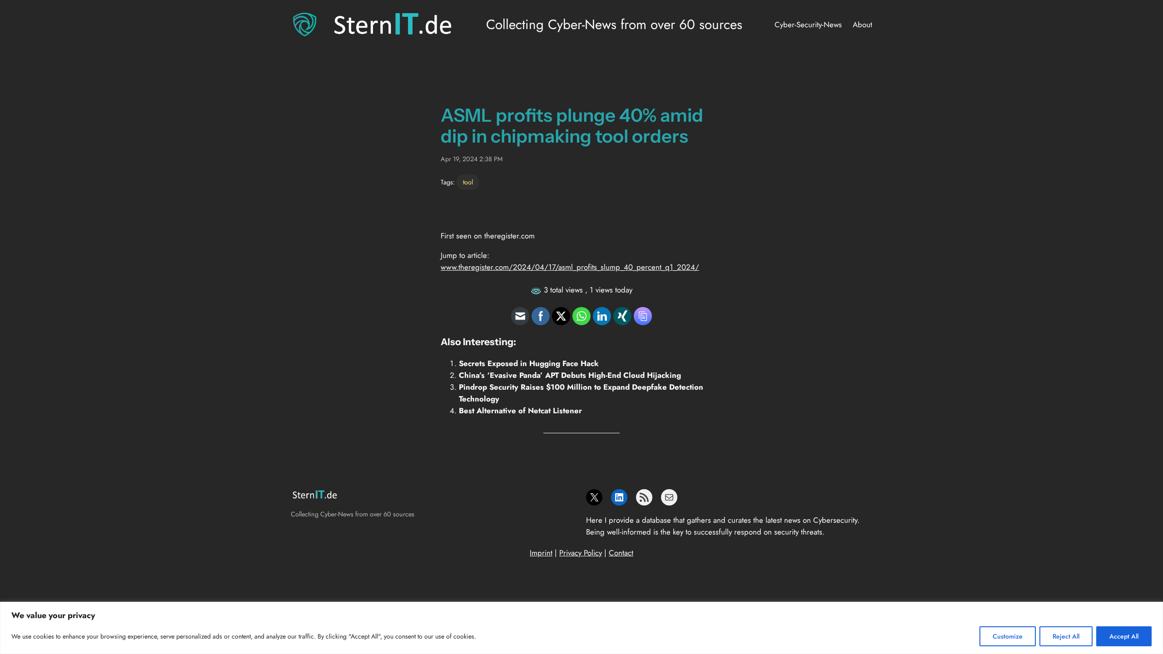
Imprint (541, 552)
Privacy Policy (580, 552)
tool (468, 182)
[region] (581, 628)
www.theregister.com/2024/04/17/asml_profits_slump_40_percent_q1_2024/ (570, 267)
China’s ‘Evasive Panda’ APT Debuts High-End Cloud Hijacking (570, 375)
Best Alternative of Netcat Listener (520, 410)
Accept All (1123, 636)
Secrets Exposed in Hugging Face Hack (529, 363)
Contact (621, 552)
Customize (1008, 636)
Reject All (1066, 636)
